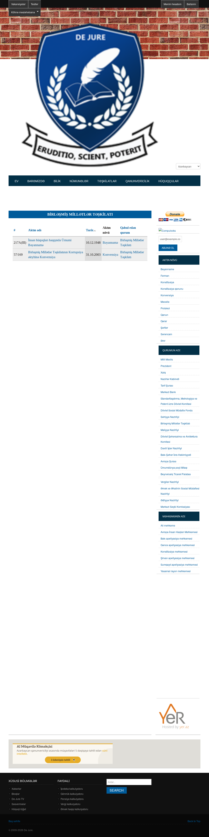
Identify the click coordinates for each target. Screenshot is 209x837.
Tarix (89, 230)
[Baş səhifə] (89, 94)
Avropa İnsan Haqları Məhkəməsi (179, 532)
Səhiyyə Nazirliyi (170, 416)
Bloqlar (16, 793)
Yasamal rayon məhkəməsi (176, 571)
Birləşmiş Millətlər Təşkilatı (175, 423)
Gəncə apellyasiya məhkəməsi (178, 545)
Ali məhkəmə (168, 525)
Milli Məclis (167, 359)
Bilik (57, 181)
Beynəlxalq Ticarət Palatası (176, 474)
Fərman (165, 275)
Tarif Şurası (167, 385)
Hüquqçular (168, 181)
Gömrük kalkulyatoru (72, 793)
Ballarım (191, 4)
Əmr (163, 340)
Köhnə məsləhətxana (22, 12)
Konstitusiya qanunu (172, 288)
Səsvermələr (19, 804)
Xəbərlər (16, 788)
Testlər (34, 4)
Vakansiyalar (18, 4)
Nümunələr (79, 181)
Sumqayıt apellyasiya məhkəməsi (179, 564)
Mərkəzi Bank (168, 392)
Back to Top (194, 821)
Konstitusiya (167, 282)
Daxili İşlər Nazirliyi (171, 448)
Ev (16, 181)
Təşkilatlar (107, 181)
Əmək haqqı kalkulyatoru (74, 809)
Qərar (164, 321)
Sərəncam (166, 334)
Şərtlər (164, 327)
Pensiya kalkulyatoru (72, 799)
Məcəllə (165, 301)
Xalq (163, 372)
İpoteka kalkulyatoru (72, 788)
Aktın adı (34, 230)
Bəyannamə (110, 242)
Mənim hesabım (172, 4)
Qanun (164, 314)
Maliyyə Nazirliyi (170, 430)
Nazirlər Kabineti (170, 379)
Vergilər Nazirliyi (170, 481)
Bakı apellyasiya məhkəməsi (176, 538)
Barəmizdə (36, 181)
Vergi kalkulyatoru (70, 804)
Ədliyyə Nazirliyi (170, 500)
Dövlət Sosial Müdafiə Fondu (177, 410)
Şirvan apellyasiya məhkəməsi (178, 558)
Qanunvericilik (137, 181)
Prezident (166, 366)
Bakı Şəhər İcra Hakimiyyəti (176, 454)
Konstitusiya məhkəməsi (174, 551)
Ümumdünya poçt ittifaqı (174, 467)
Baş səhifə (14, 821)
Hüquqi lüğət (19, 809)
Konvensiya (110, 254)
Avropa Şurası (168, 461)
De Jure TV (18, 799)
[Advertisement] (83, 196)
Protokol (165, 308)
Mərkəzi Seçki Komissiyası (175, 506)
